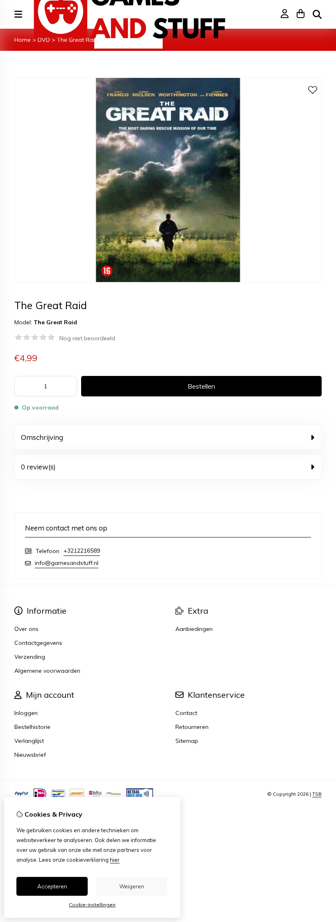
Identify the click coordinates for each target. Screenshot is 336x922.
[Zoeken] (317, 14)
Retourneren (192, 727)
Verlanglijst (29, 740)
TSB (317, 794)
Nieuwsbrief (30, 754)
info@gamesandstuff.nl (66, 563)
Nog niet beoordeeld (87, 338)
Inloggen (26, 713)
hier (115, 859)
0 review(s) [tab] (38, 466)
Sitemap (186, 740)
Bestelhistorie (32, 727)
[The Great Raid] (168, 280)
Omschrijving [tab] (42, 437)
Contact (186, 713)
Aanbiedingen (194, 629)
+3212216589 (82, 550)
